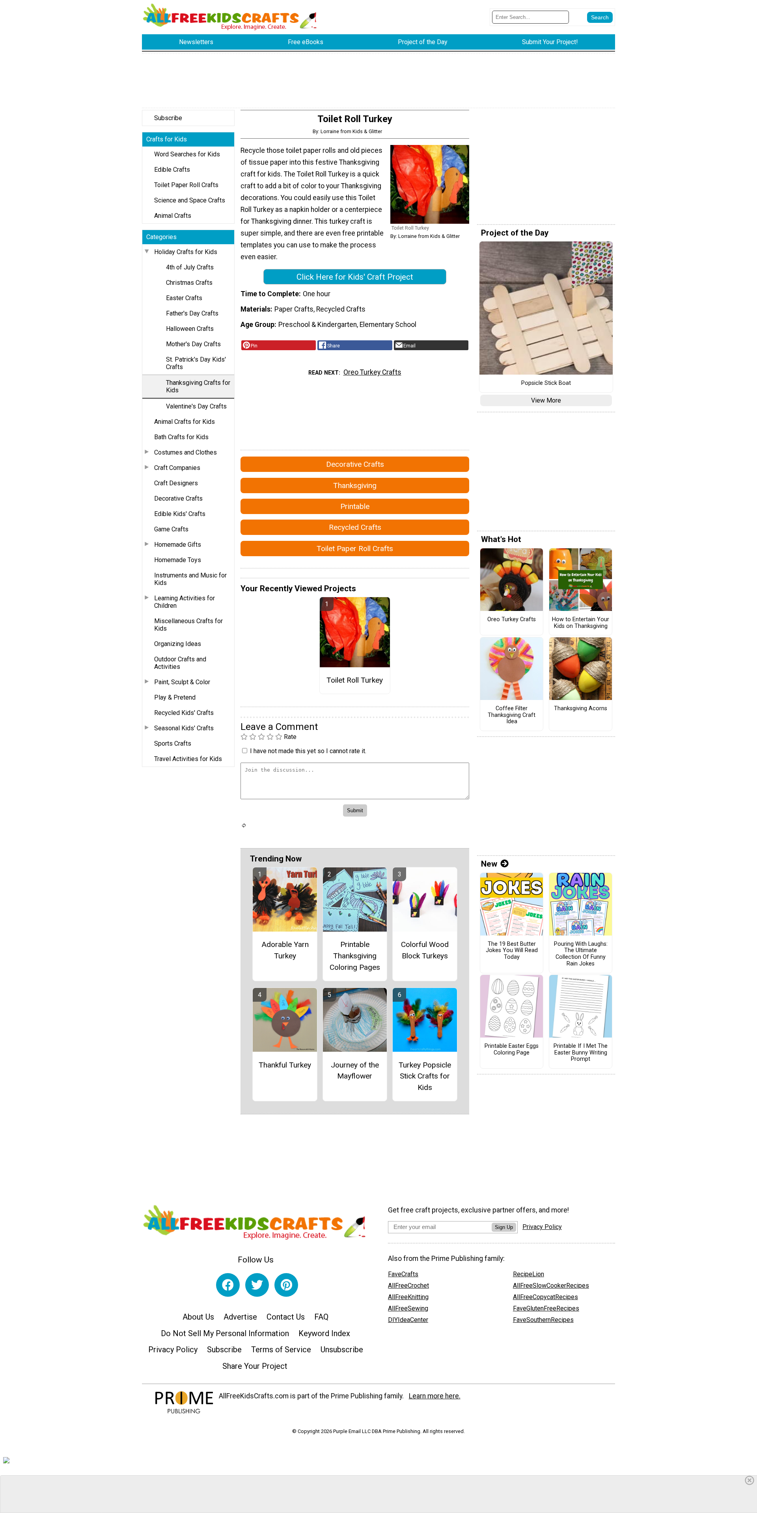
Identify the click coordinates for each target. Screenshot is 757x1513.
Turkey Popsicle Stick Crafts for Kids (425, 1076)
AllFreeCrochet (408, 1285)
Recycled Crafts (355, 527)
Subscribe (168, 118)
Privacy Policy (173, 1349)
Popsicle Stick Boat (546, 383)
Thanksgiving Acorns (580, 708)
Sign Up (504, 1227)
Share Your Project (254, 1366)
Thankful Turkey (285, 1064)
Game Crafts (171, 529)
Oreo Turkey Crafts (372, 372)
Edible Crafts (172, 169)
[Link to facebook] (228, 1285)
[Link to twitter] (257, 1285)
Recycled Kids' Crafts (184, 713)
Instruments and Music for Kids (190, 579)
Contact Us (286, 1317)
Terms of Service (281, 1349)
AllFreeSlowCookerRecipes (551, 1285)
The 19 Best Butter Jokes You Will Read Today (512, 950)
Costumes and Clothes (185, 452)
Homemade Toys (177, 560)
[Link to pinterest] (286, 1285)
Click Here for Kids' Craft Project (354, 277)
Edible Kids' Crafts (179, 514)
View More (546, 400)
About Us (198, 1317)
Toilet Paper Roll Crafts (186, 185)
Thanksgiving (355, 485)
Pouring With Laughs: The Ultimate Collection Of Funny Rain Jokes (581, 954)
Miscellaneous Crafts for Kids (188, 624)
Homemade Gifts (177, 544)
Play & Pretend (175, 697)
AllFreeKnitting (408, 1297)
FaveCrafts (403, 1274)
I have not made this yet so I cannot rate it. (308, 751)
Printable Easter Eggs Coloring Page (512, 1049)
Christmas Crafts (189, 282)
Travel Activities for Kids (188, 759)
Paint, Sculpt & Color (182, 682)
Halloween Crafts (190, 328)
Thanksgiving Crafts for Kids (198, 386)
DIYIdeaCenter (408, 1320)
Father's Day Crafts (192, 313)
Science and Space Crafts (189, 200)
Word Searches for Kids (187, 154)
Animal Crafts (172, 215)
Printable (354, 506)
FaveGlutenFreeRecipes (546, 1308)
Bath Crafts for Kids (181, 437)
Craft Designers (176, 483)
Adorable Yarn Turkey (285, 950)
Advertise (240, 1317)
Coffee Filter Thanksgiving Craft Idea (511, 715)
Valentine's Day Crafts (196, 406)
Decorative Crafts (178, 498)
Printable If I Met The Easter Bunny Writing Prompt (581, 1052)
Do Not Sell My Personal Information (225, 1333)
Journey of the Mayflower (355, 1070)
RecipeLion (528, 1274)
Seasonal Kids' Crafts (184, 728)
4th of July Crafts (190, 267)
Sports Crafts (172, 743)
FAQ (321, 1317)
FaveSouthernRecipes (543, 1320)
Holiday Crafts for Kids (185, 252)
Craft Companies (177, 468)
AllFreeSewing (408, 1308)
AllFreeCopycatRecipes (545, 1297)
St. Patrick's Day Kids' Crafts (196, 363)
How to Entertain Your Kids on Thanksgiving (580, 622)
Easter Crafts (184, 298)
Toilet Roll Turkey (354, 680)
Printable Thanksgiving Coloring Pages (355, 956)
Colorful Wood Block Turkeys (425, 950)
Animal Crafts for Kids (184, 421)
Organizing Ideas (177, 644)
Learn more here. (435, 1396)
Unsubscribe (342, 1349)
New (489, 864)
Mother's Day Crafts (193, 344)
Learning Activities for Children (184, 601)
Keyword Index (324, 1333)
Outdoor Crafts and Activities (180, 662)
